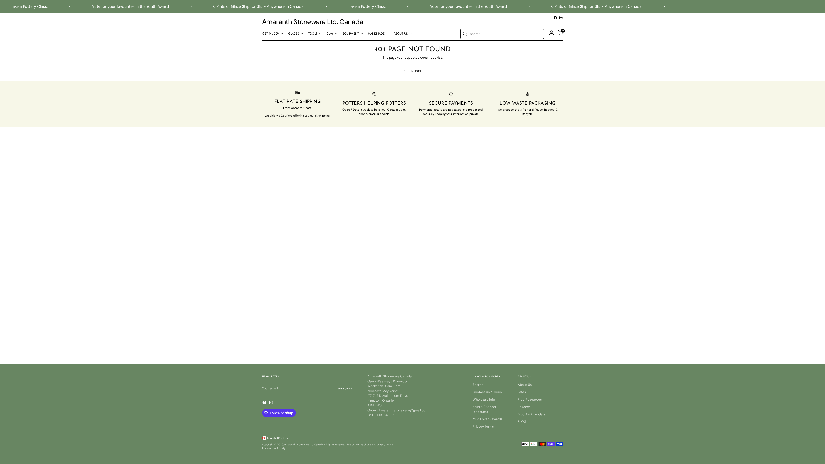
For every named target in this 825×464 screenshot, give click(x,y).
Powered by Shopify (273, 448)
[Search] (465, 34)
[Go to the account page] (551, 32)
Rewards (524, 407)
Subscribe (345, 388)
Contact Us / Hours (487, 392)
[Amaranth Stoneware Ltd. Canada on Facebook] (555, 18)
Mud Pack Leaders (532, 414)
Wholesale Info (484, 399)
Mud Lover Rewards (488, 419)
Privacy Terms (483, 426)
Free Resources (530, 399)
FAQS (522, 392)
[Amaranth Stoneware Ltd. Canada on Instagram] (561, 18)
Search (478, 385)
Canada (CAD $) (276, 438)
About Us (525, 385)
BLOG (522, 422)
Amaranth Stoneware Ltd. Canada (303, 444)
